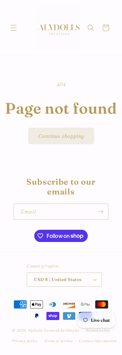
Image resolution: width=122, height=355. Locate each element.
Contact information (97, 340)
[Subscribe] (100, 212)
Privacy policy (25, 340)
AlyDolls (35, 330)
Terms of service (58, 340)
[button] (13, 27)
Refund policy (98, 330)
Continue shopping (61, 136)
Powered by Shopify (61, 330)
